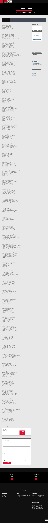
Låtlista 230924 (34, 75)
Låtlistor (24, 6)
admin (21, 12)
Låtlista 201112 (36, 476)
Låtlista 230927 (34, 72)
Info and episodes (37, 39)
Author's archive (22, 432)
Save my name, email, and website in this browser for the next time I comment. (17, 460)
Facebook (3, 501)
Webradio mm (34, 58)
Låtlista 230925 (34, 74)
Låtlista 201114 (12, 476)
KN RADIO (24, 490)
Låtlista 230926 (34, 73)
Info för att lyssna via (35, 54)
